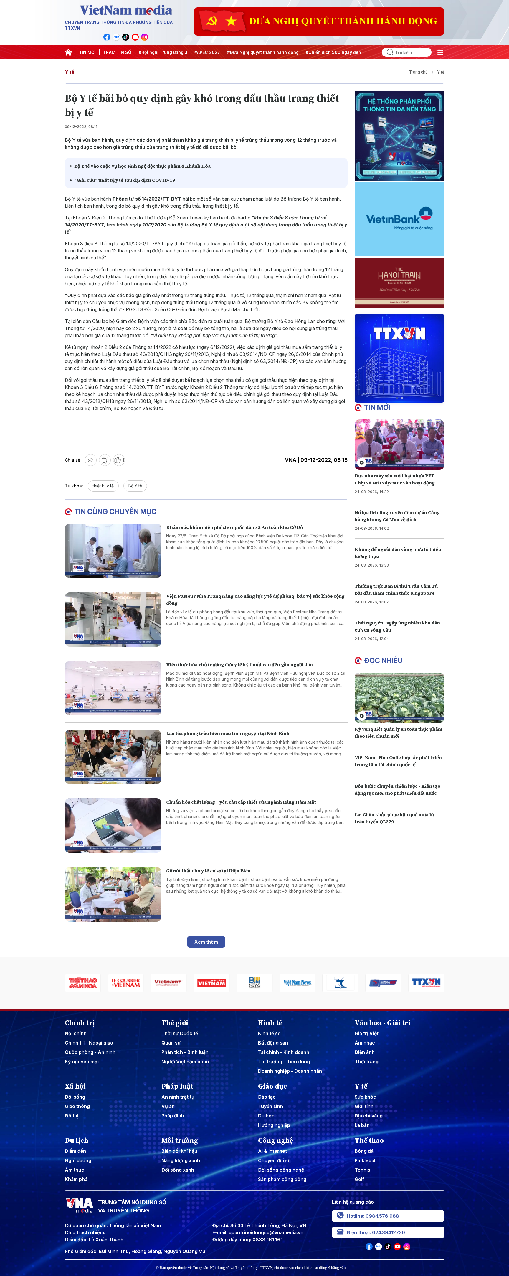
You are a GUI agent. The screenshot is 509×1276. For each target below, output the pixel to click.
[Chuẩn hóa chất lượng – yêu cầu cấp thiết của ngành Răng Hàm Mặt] (113, 825)
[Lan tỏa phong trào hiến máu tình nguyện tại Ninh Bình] (113, 757)
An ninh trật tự (177, 1097)
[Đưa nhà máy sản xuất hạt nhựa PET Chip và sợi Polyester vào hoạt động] (399, 444)
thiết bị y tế (103, 485)
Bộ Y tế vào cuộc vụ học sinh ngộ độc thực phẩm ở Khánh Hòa (142, 166)
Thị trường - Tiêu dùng (284, 1062)
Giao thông (77, 1106)
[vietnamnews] (254, 983)
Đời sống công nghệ (281, 1170)
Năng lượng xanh (180, 1160)
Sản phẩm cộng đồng (282, 1179)
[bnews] (211, 983)
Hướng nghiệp (274, 1125)
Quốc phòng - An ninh (90, 1052)
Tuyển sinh (270, 1106)
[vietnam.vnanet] (169, 983)
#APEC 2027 (207, 52)
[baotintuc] (426, 983)
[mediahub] (340, 983)
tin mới (377, 407)
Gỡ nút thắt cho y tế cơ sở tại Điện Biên (208, 870)
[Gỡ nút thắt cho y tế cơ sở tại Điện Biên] (113, 894)
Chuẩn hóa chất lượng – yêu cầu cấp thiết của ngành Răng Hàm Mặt (241, 802)
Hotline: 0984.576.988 (373, 1216)
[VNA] (106, 37)
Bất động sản (273, 1043)
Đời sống (75, 1097)
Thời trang (367, 1062)
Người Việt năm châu (185, 1062)
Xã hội (75, 1086)
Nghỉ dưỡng (78, 1160)
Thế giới (174, 1022)
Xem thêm (206, 942)
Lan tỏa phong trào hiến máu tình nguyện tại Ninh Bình (228, 733)
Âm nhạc (365, 1043)
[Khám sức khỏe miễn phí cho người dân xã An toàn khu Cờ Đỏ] (113, 551)
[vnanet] (383, 983)
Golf (359, 1179)
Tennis (362, 1170)
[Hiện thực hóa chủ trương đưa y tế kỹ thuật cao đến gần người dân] (113, 688)
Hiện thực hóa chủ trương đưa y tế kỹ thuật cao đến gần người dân (239, 664)
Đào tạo (267, 1097)
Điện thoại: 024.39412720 (376, 1232)
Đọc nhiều (383, 660)
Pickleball (365, 1160)
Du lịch (76, 1140)
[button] (397, 398)
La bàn (362, 1125)
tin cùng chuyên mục (115, 511)
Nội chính (76, 1033)
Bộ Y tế (135, 485)
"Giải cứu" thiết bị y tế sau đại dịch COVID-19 (124, 180)
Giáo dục (272, 1086)
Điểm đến (75, 1151)
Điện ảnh (365, 1052)
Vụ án (168, 1106)
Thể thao (369, 1140)
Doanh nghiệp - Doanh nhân (290, 1071)
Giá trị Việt (367, 1033)
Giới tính (364, 1106)
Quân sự (171, 1043)
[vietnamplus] (126, 983)
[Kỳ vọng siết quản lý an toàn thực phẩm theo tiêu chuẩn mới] (399, 697)
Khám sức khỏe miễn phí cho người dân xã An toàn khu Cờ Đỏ (234, 527)
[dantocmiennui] (297, 983)
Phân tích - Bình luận (185, 1052)
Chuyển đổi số (274, 1160)
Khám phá (76, 1179)
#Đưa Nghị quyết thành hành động (263, 52)
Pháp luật (177, 1086)
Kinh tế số (269, 1033)
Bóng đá (364, 1151)
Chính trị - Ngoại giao (89, 1043)
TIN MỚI (87, 52)
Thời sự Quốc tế (179, 1033)
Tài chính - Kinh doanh (283, 1052)
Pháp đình (172, 1116)
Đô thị (71, 1116)
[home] (68, 52)
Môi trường (179, 1140)
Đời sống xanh (177, 1170)
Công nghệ (275, 1140)
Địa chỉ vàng (369, 1116)
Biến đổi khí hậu (179, 1151)
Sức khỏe (365, 1097)
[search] (388, 52)
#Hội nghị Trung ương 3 (163, 52)
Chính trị (80, 1022)
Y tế (69, 72)
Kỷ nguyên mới (82, 1062)
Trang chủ (418, 72)
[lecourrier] (83, 983)
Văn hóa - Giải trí (383, 1022)
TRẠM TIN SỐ (117, 52)
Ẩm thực (74, 1170)
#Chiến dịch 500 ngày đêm (334, 52)
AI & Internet (272, 1151)
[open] (440, 52)
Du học (266, 1116)
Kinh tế (270, 1022)
